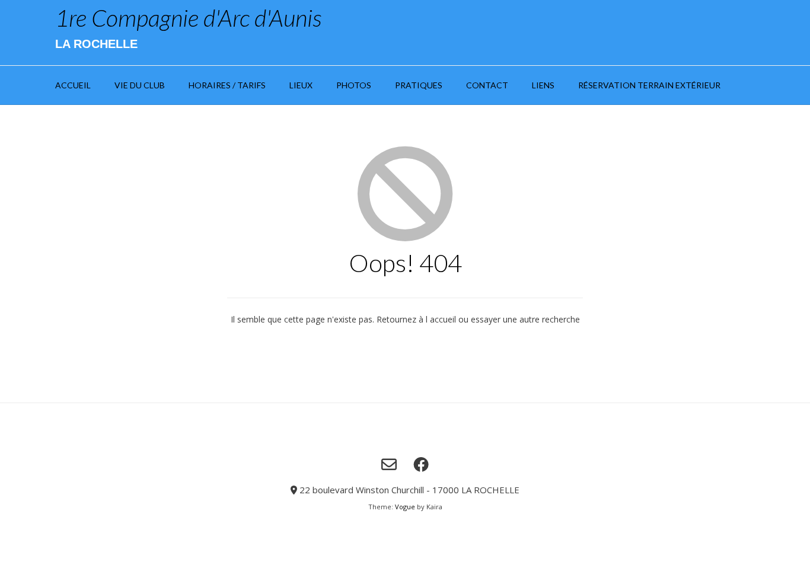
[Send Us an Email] (389, 464)
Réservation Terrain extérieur (649, 85)
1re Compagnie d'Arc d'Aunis (188, 18)
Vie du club (139, 85)
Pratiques (418, 85)
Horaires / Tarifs (227, 85)
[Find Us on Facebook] (421, 464)
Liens (543, 85)
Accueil (73, 85)
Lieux (300, 85)
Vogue (405, 506)
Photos (353, 85)
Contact (487, 85)
